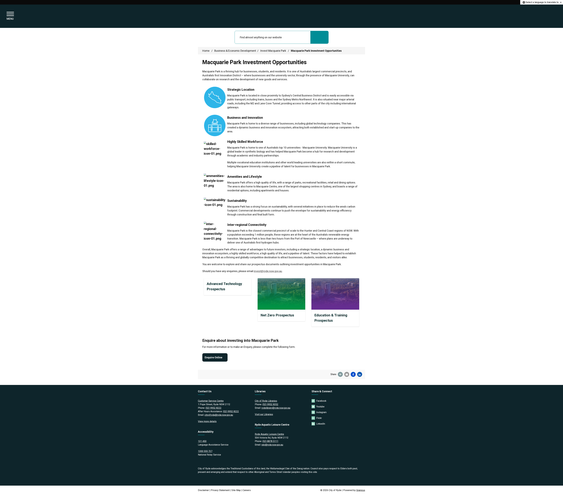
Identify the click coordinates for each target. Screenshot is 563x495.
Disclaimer (203, 490)
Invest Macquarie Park (273, 50)
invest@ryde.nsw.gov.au (268, 271)
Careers (247, 490)
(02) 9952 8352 (270, 404)
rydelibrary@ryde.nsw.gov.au (275, 408)
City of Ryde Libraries (266, 400)
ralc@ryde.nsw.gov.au (272, 444)
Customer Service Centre (211, 400)
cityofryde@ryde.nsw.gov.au (219, 415)
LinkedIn (320, 423)
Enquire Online (213, 357)
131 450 (202, 441)
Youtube (320, 406)
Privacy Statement (220, 490)
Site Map (236, 490)
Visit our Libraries (264, 414)
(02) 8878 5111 (270, 441)
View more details (207, 421)
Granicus (360, 490)
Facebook (321, 400)
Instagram (321, 412)
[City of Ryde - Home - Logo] (281, 16)
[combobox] (541, 2)
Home (206, 50)
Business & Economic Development (235, 50)
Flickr (319, 418)
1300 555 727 (205, 451)
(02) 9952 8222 (213, 408)
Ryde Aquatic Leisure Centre (269, 434)
